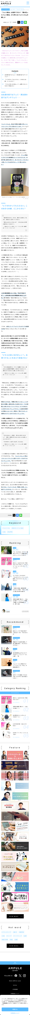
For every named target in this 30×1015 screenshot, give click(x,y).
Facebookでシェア (22, 22)
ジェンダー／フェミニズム (16, 9)
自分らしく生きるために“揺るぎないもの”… (20, 698)
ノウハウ (15, 648)
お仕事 (14, 547)
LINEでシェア (25, 22)
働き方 (14, 585)
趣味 (14, 672)
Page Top (15, 963)
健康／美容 (15, 639)
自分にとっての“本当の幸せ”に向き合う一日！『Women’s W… (20, 632)
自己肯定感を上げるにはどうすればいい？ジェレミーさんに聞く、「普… (20, 654)
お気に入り (6, 22)
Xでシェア (18, 22)
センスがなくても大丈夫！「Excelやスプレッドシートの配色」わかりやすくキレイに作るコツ (20, 578)
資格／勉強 (15, 573)
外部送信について (15, 1013)
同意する (15, 1009)
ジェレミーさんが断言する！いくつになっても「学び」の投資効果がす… (20, 665)
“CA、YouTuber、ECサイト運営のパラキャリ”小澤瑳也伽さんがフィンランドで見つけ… (20, 553)
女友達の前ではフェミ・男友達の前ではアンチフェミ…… (16, 75)
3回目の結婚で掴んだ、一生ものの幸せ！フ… (20, 707)
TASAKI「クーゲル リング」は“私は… (20, 733)
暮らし (14, 560)
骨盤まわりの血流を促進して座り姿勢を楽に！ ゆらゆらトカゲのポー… (20, 643)
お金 (14, 650)
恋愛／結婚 (15, 596)
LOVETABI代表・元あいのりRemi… (20, 724)
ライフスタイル (5, 9)
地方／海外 (15, 549)
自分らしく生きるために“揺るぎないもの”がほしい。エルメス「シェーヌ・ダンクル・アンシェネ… (20, 565)
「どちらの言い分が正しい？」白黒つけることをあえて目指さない (16, 85)
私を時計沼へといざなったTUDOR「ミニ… (19, 716)
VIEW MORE (25, 611)
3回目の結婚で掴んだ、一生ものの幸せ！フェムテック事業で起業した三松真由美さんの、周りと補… (20, 601)
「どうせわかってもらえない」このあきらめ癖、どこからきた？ (15, 80)
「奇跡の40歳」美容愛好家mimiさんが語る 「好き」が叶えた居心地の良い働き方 (20, 589)
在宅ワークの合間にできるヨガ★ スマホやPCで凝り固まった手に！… (20, 676)
